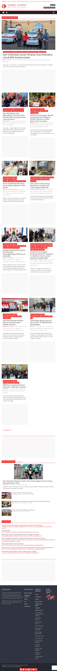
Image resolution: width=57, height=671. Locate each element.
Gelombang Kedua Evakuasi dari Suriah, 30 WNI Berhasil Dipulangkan (41, 322)
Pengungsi (41, 330)
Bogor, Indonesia (8, 258)
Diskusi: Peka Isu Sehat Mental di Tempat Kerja (23, 510)
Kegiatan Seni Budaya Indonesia (26, 538)
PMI (12, 125)
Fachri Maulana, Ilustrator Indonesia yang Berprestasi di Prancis (20, 532)
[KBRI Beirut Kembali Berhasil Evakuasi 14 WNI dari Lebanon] (15, 365)
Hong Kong (7, 121)
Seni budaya (27, 606)
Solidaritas (8, 195)
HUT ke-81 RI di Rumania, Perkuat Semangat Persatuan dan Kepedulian (22, 545)
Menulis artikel (38, 601)
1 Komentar (34, 125)
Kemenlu (11, 330)
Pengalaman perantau (20, 181)
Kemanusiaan (42, 52)
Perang (45, 330)
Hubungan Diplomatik (33, 52)
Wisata (26, 599)
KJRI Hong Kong (42, 193)
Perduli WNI (41, 249)
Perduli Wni (45, 126)
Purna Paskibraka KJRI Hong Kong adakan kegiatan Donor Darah (14, 185)
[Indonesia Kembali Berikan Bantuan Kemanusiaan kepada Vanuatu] (15, 299)
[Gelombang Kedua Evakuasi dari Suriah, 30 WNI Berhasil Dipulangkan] (42, 299)
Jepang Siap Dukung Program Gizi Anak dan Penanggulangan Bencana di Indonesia (14, 253)
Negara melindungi (34, 330)
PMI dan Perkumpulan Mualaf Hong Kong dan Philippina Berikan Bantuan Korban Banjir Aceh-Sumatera (41, 118)
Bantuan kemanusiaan (41, 59)
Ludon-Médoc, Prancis (17, 494)
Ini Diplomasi (11, 261)
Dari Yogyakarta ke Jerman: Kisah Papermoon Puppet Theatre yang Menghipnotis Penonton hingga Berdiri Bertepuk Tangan (28, 540)
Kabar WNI (51, 328)
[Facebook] (21, 669)
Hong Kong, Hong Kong (10, 189)
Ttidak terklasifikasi (6, 530)
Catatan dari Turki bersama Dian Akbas (10, 525)
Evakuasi (13, 390)
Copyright (37, 608)
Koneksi (37, 599)
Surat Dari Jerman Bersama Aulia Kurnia (44, 547)
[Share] (36, 669)
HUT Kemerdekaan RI (38, 525)
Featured (25, 52)
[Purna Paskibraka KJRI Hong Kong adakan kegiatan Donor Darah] (15, 162)
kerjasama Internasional (20, 261)
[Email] (33, 669)
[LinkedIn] (26, 669)
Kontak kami (38, 597)
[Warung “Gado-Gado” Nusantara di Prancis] (6, 493)
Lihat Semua (19, 461)
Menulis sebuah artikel (50, 7)
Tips (25, 601)
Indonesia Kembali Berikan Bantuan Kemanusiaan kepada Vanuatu (13, 322)
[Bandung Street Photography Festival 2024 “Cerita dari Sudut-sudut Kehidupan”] (6, 501)
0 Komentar (31, 59)
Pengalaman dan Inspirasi (17, 111)
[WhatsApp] (31, 669)
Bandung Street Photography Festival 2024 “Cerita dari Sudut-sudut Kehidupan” (31, 501)
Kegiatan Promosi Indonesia (12, 538)
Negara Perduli (33, 265)
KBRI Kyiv (48, 59)
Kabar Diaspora (39, 247)
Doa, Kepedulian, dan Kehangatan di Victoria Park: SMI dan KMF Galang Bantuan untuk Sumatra (14, 116)
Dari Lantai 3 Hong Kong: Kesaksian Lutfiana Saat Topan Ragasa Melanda (40, 185)
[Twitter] (23, 669)
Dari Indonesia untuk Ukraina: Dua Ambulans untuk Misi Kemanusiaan (28, 56)
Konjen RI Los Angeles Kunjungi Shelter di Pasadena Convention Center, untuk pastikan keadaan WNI (41, 255)
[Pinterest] (28, 669)
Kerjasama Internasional (14, 247)
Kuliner (25, 534)
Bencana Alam (45, 177)
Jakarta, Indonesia (9, 326)
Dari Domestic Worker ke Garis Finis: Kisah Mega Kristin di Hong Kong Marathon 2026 (27, 482)
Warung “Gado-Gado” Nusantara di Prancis (22, 493)
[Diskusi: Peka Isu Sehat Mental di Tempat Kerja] (6, 510)
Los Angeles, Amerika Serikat (39, 259)
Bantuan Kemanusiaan (8, 52)
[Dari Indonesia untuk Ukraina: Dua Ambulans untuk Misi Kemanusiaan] (28, 21)
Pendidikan (34, 551)
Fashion (10, 316)
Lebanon (6, 389)
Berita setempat (18, 52)
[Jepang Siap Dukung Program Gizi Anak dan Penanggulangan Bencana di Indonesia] (15, 228)
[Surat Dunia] (3, 12)
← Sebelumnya (6, 430)
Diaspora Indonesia (40, 246)
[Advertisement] (28, 80)
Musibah (41, 126)
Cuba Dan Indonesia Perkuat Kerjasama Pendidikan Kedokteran (20, 553)
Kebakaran (38, 263)
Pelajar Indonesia (27, 551)
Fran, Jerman (15, 511)
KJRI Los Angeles (45, 263)
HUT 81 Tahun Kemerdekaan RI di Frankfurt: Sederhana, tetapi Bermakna (23, 549)
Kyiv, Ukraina (7, 60)
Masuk (53, 5)
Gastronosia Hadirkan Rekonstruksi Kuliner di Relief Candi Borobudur (22, 536)
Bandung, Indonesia (17, 502)
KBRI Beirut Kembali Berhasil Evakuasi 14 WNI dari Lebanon (14, 386)
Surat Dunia (24, 59)
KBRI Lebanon (18, 390)
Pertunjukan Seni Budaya (33, 534)
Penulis (37, 594)
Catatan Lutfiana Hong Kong (15, 193)
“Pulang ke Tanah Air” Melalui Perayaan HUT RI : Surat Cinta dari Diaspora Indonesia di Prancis (29, 1)
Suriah (33, 326)
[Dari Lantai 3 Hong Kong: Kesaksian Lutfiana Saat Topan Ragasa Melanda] (42, 162)
